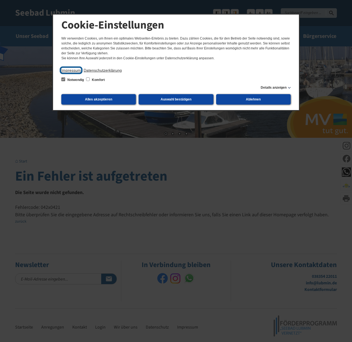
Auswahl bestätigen (176, 99)
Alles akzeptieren (98, 99)
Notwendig (76, 80)
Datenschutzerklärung (103, 70)
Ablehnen (253, 99)
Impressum (71, 70)
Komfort (98, 80)
